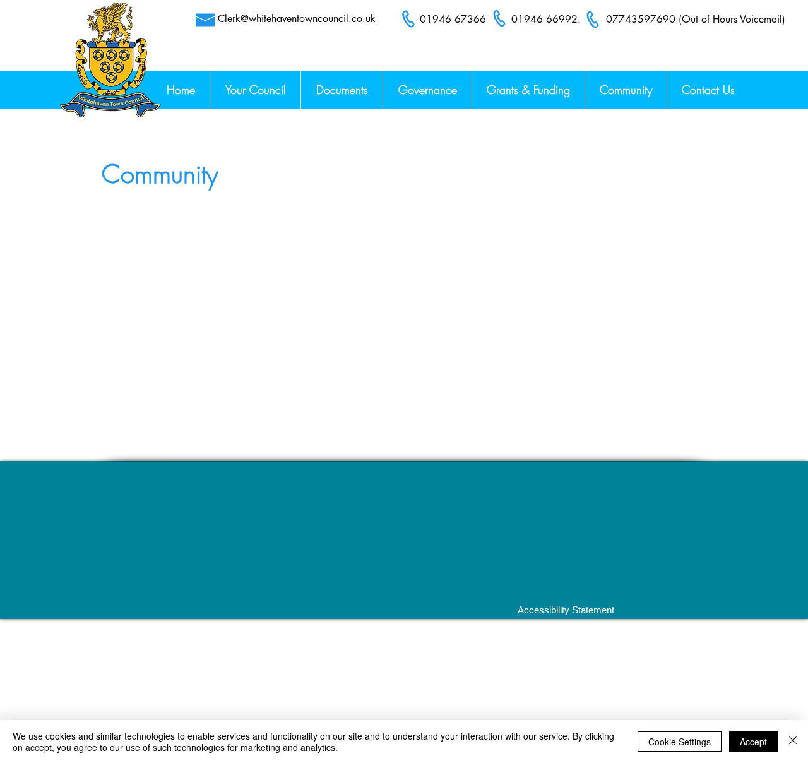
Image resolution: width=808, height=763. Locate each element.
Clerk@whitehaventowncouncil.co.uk (297, 18)
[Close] (792, 741)
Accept (753, 741)
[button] (708, 90)
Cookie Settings (679, 741)
